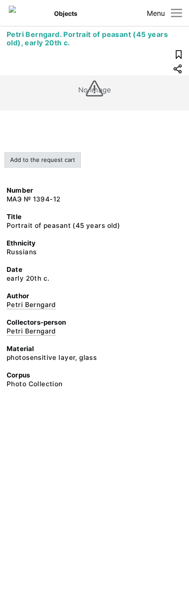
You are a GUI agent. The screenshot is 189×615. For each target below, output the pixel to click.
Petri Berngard (31, 304)
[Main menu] (176, 13)
